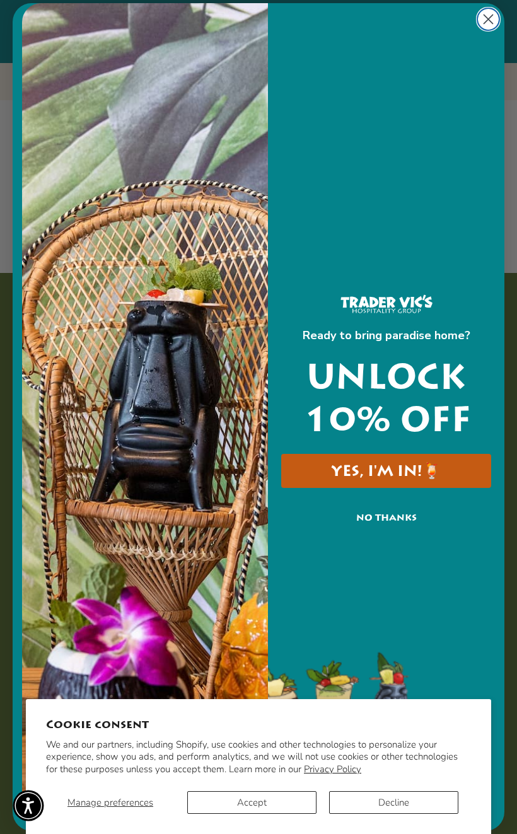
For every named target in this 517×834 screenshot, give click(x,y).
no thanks (386, 517)
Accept (252, 802)
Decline (393, 802)
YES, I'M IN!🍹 (386, 470)
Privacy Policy (332, 769)
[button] (28, 805)
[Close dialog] (488, 19)
